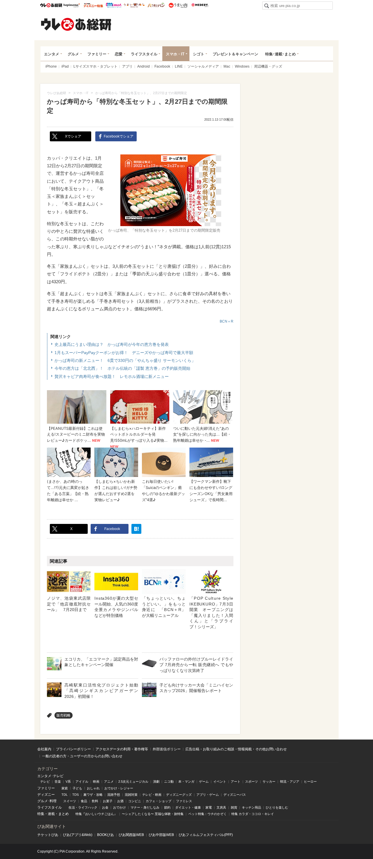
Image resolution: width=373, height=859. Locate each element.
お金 (105, 807)
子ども (77, 788)
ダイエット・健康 (188, 807)
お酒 (120, 801)
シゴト (198, 54)
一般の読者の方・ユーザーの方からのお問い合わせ (82, 756)
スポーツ (251, 781)
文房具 (221, 807)
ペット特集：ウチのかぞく (207, 814)
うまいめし (134, 5)
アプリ (127, 66)
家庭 (64, 788)
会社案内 (44, 749)
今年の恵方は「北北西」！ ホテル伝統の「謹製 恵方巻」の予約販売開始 (122, 368)
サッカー (269, 781)
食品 (84, 801)
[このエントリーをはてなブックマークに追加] (136, 529)
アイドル (81, 781)
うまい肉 (178, 5)
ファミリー (96, 54)
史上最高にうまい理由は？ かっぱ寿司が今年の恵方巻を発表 (111, 344)
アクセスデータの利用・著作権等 (122, 749)
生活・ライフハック (82, 807)
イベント (219, 781)
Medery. (200, 5)
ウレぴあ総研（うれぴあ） (76, 24)
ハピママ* (71, 5)
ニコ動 (169, 781)
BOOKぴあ (105, 835)
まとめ (63, 814)
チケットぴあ (47, 835)
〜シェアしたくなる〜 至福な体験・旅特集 (153, 814)
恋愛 (118, 54)
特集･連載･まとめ (280, 54)
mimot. (113, 5)
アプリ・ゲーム (207, 794)
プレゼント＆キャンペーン (235, 54)
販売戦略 (64, 715)
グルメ (73, 54)
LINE (179, 66)
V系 (68, 781)
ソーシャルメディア (203, 66)
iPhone (51, 66)
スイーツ (69, 801)
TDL (64, 794)
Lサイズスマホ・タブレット (95, 66)
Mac (227, 66)
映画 (96, 781)
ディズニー (46, 795)
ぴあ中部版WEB (161, 835)
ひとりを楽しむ (277, 807)
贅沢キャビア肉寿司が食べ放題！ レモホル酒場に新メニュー (111, 376)
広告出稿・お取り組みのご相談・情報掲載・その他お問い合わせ (236, 749)
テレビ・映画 (151, 794)
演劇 (156, 781)
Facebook (162, 66)
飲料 (95, 801)
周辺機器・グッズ (268, 66)
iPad (65, 66)
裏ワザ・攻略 (93, 794)
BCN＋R (226, 321)
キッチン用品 (251, 807)
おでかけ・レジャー (118, 788)
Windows (242, 66)
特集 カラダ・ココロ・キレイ (252, 814)
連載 (51, 814)
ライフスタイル (144, 54)
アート (235, 781)
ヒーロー (310, 781)
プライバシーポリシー (73, 749)
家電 (208, 807)
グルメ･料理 (47, 801)
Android (143, 66)
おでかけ (119, 807)
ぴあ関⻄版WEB (131, 835)
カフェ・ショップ (158, 801)
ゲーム (204, 781)
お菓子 (107, 801)
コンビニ (134, 801)
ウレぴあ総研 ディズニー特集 (93, 5)
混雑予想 (113, 794)
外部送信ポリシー (167, 749)
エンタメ (51, 54)
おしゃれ (93, 788)
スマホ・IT (175, 54)
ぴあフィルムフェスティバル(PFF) (206, 835)
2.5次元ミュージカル (133, 781)
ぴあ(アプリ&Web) (77, 835)
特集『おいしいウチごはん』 (96, 814)
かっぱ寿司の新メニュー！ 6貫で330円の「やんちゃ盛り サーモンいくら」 (125, 360)
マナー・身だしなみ (145, 807)
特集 (40, 814)
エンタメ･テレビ (50, 776)
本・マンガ (186, 781)
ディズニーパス (235, 794)
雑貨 (234, 807)
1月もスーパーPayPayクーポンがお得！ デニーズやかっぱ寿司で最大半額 (123, 352)
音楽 (57, 781)
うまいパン (156, 5)
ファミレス (184, 801)
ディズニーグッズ (179, 794)
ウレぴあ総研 (51, 5)
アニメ (109, 781)
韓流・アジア (289, 781)
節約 (167, 807)
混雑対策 (131, 794)
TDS (75, 794)
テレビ (45, 781)
